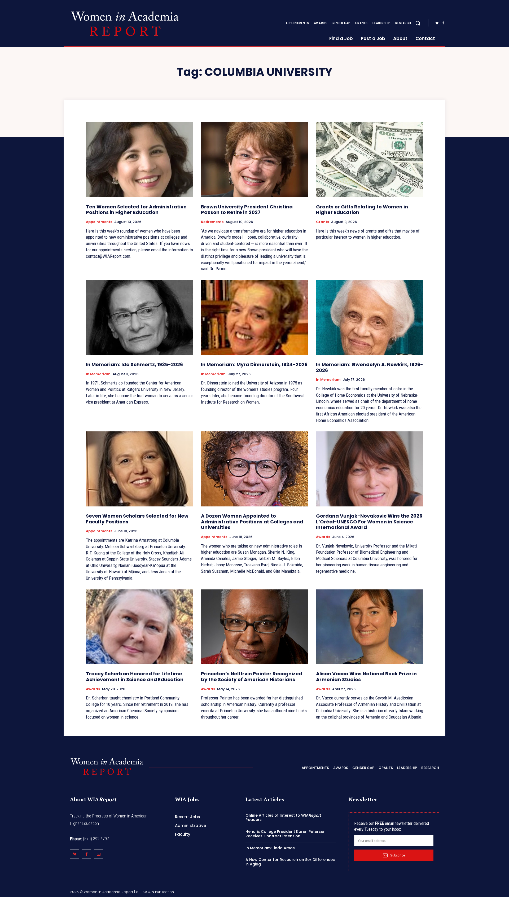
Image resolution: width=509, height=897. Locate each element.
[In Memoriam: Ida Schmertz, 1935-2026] (139, 317)
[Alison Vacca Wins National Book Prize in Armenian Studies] (369, 626)
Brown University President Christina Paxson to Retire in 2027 (247, 209)
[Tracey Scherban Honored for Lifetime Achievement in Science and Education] (139, 626)
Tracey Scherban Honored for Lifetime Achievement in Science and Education (134, 676)
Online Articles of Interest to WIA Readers (283, 817)
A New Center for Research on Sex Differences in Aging (290, 862)
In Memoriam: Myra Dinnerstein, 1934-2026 (254, 364)
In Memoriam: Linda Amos (270, 848)
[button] (417, 23)
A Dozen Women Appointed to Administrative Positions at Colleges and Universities (252, 522)
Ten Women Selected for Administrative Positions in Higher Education (136, 209)
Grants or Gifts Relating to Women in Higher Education (362, 209)
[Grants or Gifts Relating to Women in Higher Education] (369, 159)
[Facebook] (443, 23)
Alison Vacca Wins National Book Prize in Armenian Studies (366, 676)
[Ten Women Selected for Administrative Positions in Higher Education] (139, 159)
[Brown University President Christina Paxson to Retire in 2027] (254, 159)
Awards (323, 537)
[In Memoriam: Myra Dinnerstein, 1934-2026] (254, 317)
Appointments (99, 222)
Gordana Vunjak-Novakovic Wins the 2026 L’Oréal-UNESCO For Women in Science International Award (369, 522)
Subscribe (397, 855)
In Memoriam (98, 374)
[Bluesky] (437, 23)
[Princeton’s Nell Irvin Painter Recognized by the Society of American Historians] (254, 626)
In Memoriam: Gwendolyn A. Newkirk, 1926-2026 (369, 367)
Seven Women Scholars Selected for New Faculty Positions (137, 519)
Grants (322, 222)
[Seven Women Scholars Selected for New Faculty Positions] (139, 468)
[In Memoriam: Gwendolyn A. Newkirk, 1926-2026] (369, 317)
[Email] (98, 854)
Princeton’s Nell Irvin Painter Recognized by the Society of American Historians (251, 676)
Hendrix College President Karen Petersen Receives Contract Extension (285, 834)
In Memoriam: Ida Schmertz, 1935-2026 (134, 364)
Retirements (212, 222)
